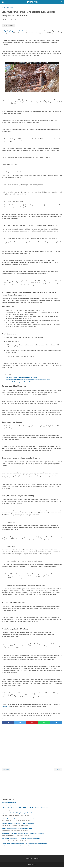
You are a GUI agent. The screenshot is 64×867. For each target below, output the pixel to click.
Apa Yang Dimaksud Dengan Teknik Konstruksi (18, 382)
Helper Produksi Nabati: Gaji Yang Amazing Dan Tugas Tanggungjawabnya (21, 813)
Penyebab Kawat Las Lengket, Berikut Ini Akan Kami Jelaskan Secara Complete (23, 833)
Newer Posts (6, 769)
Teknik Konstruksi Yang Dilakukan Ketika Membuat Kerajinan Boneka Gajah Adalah (28, 379)
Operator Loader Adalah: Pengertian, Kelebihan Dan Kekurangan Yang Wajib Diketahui (24, 843)
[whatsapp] (44, 722)
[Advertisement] (32, 745)
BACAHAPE (32, 2)
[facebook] (8, 722)
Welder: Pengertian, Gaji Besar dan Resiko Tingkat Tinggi (17, 828)
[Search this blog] (61, 2)
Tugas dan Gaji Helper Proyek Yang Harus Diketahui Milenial (18, 823)
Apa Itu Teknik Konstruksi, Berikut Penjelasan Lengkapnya (21, 377)
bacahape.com (6, 706)
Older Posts (58, 769)
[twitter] (20, 722)
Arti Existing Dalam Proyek (9, 802)
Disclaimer (36, 858)
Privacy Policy (28, 858)
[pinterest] (32, 722)
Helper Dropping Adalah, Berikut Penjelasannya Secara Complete (19, 818)
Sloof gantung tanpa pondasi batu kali (13, 31)
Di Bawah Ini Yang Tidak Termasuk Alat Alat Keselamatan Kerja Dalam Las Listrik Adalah (25, 807)
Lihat (10, 25)
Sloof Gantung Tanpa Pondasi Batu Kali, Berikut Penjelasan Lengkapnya (21, 838)
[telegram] (56, 722)
